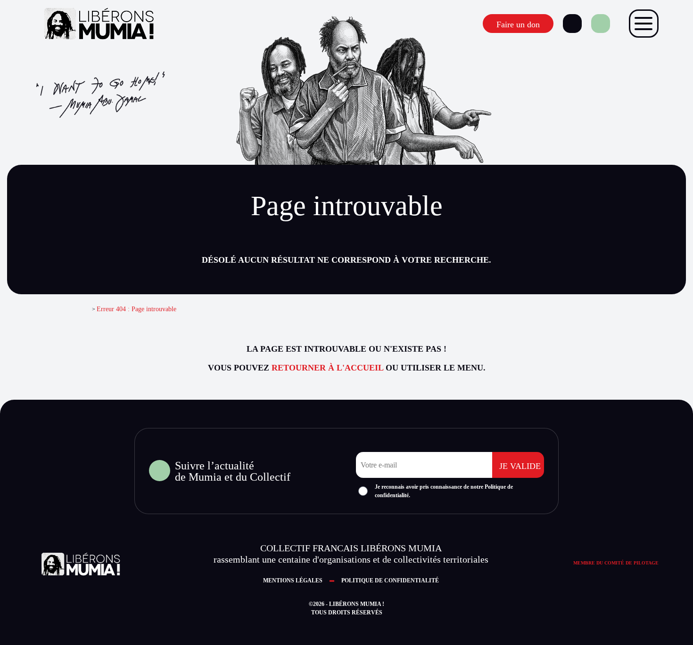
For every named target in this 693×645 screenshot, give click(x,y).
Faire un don (518, 24)
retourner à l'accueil (327, 367)
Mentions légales (292, 580)
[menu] (644, 23)
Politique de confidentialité (390, 580)
